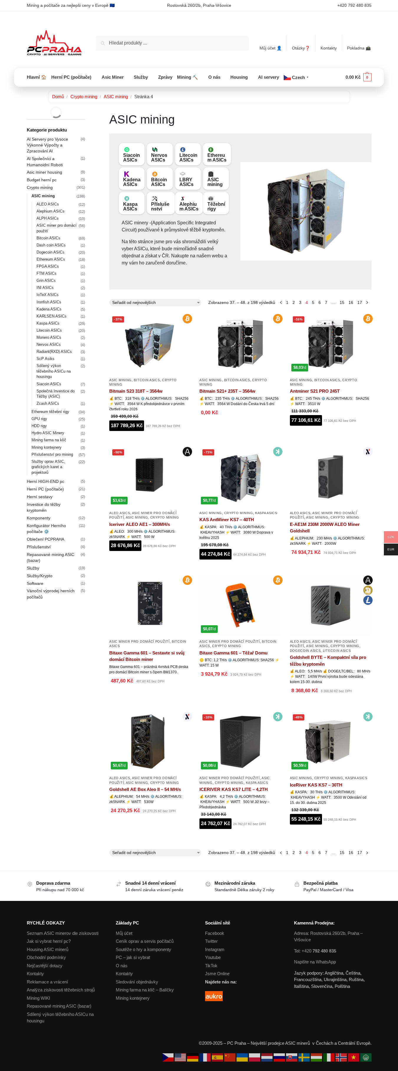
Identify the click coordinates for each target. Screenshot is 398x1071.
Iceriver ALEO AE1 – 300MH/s (139, 524)
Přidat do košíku (149, 440)
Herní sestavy (39, 496)
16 (351, 302)
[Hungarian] (317, 1057)
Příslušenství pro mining (52, 454)
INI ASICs (45, 287)
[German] (193, 1057)
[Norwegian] (342, 1057)
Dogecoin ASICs (305, 650)
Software (35, 583)
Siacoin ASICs (131, 157)
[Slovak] (292, 1057)
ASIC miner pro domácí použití (139, 641)
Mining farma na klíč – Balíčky (145, 989)
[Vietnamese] (354, 1057)
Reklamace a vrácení (47, 981)
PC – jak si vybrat (133, 957)
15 (342, 302)
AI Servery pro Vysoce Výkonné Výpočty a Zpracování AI (47, 145)
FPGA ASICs (48, 266)
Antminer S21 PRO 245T (315, 391)
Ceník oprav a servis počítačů (145, 941)
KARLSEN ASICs (52, 316)
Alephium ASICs (189, 206)
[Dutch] (267, 1057)
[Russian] (280, 1057)
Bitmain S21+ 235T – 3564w (227, 391)
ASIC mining (116, 96)
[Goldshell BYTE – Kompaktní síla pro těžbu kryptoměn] (330, 605)
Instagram (214, 949)
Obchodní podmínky (46, 957)
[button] (358, 77)
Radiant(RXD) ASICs (54, 351)
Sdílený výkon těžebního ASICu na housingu (54, 371)
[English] (181, 1057)
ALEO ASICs (119, 513)
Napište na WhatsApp (315, 961)
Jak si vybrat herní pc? (49, 941)
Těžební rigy (216, 206)
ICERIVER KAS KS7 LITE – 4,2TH (233, 789)
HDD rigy (39, 426)
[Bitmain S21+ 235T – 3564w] (240, 343)
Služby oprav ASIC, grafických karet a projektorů (48, 467)
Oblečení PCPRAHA (45, 539)
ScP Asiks (46, 358)
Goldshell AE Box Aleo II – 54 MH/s (145, 789)
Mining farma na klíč (49, 440)
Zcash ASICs (48, 403)
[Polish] (255, 1057)
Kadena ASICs (132, 182)
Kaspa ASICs (130, 206)
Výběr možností (150, 560)
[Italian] (329, 1057)
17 (359, 302)
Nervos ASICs (159, 157)
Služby (33, 568)
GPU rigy (39, 419)
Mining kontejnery (47, 447)
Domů (58, 96)
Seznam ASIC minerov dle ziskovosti (62, 933)
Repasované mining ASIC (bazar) (59, 1006)
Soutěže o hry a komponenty (143, 949)
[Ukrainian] (243, 1057)
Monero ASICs (49, 337)
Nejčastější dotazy (44, 965)
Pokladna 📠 (359, 48)
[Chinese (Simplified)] (230, 1057)
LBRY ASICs (186, 182)
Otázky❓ (301, 48)
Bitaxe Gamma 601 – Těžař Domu (233, 652)
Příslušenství (160, 206)
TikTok (211, 965)
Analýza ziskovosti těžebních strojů (61, 989)
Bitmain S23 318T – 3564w (136, 391)
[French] (205, 1057)
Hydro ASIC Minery (48, 433)
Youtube (213, 957)
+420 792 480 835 (354, 5)
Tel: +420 (315, 950)
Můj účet (124, 933)
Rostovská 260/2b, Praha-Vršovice (199, 5)
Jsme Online (217, 973)
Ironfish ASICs (49, 302)
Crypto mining (83, 96)
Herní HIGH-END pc (45, 481)
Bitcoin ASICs (159, 182)
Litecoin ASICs (188, 157)
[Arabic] (365, 1057)
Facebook (214, 933)
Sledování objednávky (137, 981)
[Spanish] (218, 1057)
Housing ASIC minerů (47, 949)
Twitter (211, 941)
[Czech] (168, 1057)
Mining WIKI (38, 998)
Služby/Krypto (39, 575)
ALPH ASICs (48, 218)
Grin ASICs (46, 280)
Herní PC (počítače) (45, 489)
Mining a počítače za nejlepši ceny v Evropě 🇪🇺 (71, 5)
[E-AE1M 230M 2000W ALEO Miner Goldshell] (330, 476)
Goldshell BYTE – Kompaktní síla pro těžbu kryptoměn (328, 661)
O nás (122, 965)
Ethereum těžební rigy (50, 411)
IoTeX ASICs (48, 294)
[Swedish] (304, 1057)
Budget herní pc (42, 179)
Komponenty (38, 518)
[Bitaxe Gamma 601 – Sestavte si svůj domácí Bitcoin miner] (150, 605)
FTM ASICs (47, 273)
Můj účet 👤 (271, 48)
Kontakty (329, 48)
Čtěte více (240, 427)
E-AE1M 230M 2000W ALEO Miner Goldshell (325, 528)
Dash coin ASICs (51, 245)
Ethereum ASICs (217, 157)
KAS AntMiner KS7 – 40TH (226, 519)
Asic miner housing (44, 172)
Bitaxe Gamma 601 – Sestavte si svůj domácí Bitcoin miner (146, 656)
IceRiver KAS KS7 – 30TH (316, 784)
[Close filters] (87, 116)
